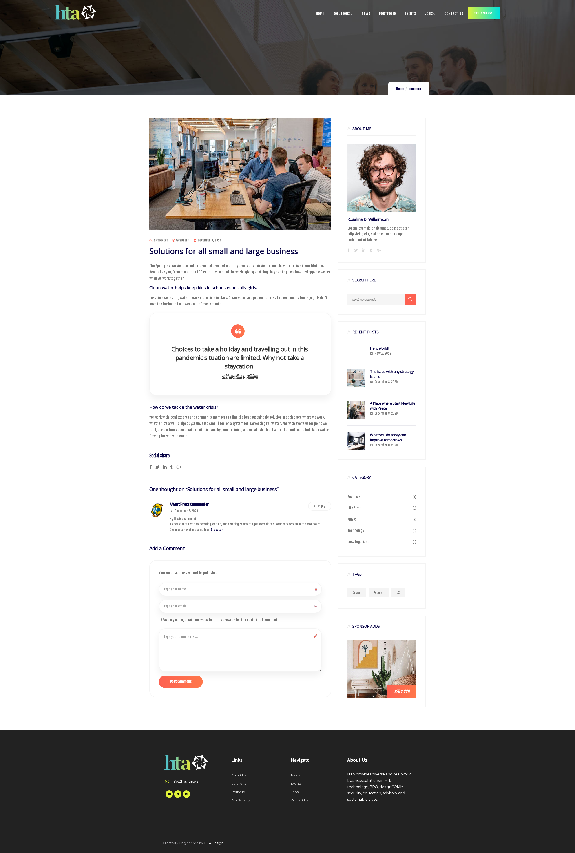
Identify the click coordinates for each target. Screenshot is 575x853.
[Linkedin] (186, 794)
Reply (321, 506)
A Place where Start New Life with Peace (392, 406)
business (415, 89)
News (295, 775)
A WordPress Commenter (189, 504)
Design (356, 592)
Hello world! (379, 348)
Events (296, 784)
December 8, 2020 (186, 511)
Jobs (295, 792)
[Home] (72, 12)
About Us (238, 775)
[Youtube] (169, 794)
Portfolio (238, 792)
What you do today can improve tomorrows (388, 437)
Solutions (238, 784)
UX (398, 592)
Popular (379, 592)
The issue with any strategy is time (392, 374)
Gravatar (217, 530)
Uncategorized (358, 541)
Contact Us (299, 800)
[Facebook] (177, 794)
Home (400, 89)
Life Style (354, 508)
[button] (484, 13)
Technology (355, 530)
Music (351, 519)
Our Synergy (241, 800)
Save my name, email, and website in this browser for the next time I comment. (220, 620)
